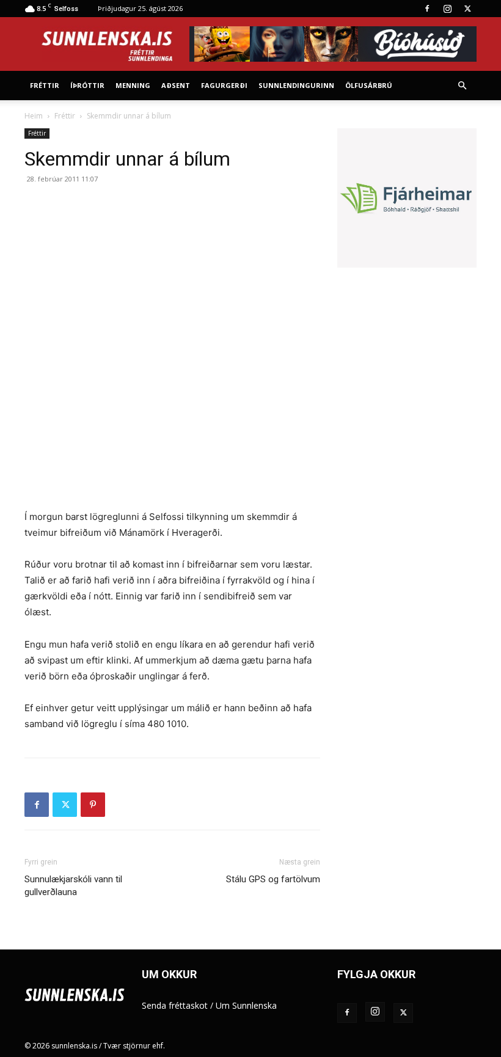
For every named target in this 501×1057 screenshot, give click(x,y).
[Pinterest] (93, 804)
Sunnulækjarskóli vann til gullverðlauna (73, 886)
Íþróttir (87, 85)
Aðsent (175, 85)
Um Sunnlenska (246, 1005)
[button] (462, 86)
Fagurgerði (224, 85)
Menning (132, 85)
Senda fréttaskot (175, 1005)
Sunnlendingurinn (296, 85)
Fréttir (44, 85)
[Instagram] (447, 8)
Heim (33, 116)
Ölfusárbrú (368, 85)
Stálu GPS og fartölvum (273, 879)
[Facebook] (427, 8)
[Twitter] (467, 8)
